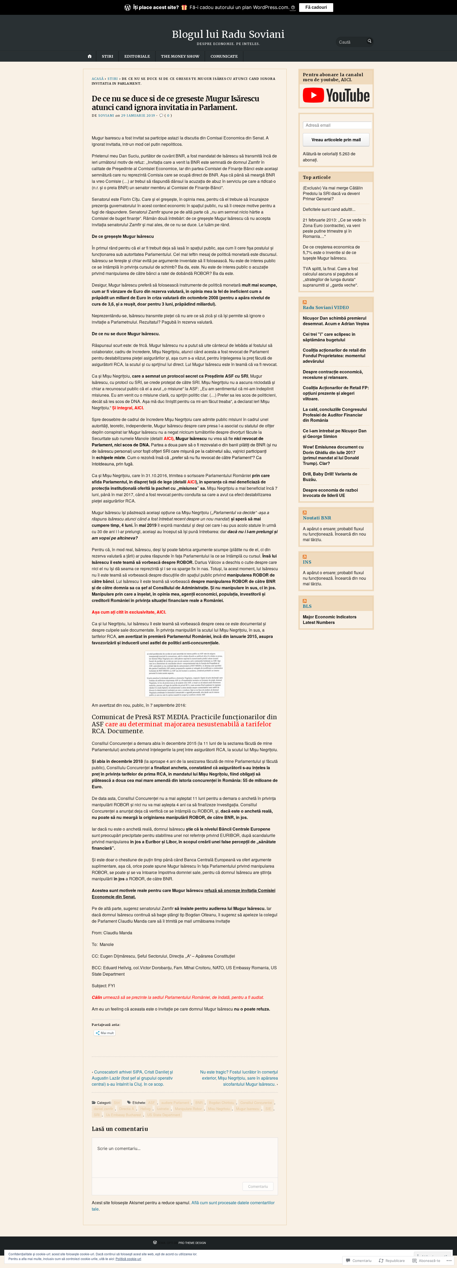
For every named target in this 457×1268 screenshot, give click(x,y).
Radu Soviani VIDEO (326, 307)
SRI (97, 1114)
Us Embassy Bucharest (123, 1114)
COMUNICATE (224, 56)
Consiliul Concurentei (256, 1102)
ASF (151, 1102)
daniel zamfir (103, 1108)
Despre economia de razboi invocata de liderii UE (330, 493)
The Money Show (180, 56)
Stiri (107, 56)
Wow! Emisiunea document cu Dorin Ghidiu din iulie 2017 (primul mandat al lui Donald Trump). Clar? (333, 455)
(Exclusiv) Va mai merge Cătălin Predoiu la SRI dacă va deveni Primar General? (333, 193)
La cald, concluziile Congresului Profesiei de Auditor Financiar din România (335, 415)
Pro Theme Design (192, 1243)
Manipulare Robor (188, 1108)
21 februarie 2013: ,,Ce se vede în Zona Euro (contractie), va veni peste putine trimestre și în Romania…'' (334, 228)
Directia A (126, 1108)
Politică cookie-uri (128, 1258)
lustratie (163, 1108)
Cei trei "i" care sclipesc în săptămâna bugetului (329, 337)
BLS (307, 606)
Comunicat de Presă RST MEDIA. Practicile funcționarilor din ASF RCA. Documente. (184, 724)
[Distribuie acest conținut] (336, 302)
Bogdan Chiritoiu (221, 1102)
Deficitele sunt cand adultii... (329, 209)
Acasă (98, 79)
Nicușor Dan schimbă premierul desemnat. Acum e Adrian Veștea (336, 321)
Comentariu (258, 1186)
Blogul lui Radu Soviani (228, 34)
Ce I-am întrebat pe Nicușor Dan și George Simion (335, 433)
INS (307, 562)
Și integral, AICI (127, 408)
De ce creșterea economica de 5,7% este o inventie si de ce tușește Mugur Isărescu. (331, 252)
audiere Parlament (175, 1102)
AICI (168, 438)
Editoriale (137, 56)
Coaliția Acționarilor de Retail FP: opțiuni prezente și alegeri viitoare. (336, 393)
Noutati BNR (317, 517)
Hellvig (145, 1108)
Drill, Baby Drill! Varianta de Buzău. (330, 476)
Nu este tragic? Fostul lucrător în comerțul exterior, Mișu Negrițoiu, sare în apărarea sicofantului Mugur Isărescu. (239, 1078)
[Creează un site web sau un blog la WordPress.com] (155, 1243)
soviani (106, 115)
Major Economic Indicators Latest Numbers (330, 619)
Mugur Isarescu (247, 1108)
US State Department (163, 1114)
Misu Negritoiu (219, 1108)
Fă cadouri (316, 7)
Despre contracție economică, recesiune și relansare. (333, 374)
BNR (199, 1102)
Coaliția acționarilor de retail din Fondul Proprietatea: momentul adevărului (334, 355)
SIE (268, 1108)
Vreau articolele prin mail (336, 140)
